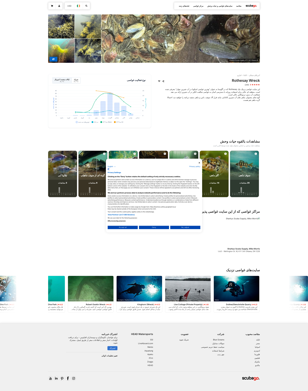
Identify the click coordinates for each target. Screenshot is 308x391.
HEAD (150, 365)
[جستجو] (86, 5)
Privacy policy (194, 166)
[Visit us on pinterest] (62, 378)
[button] (112, 166)
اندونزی (257, 351)
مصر (258, 343)
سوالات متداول (218, 343)
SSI (151, 339)
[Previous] (267, 174)
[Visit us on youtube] (50, 378)
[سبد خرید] (52, 6)
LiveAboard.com (145, 343)
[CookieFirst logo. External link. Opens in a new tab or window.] (108, 169)
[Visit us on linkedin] (56, 378)
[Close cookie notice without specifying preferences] (199, 163)
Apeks (150, 354)
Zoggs (150, 361)
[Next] (40, 174)
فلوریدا (257, 354)
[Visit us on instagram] (73, 378)
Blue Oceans (218, 339)
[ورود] (59, 6)
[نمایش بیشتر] (53, 59)
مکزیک (257, 361)
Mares (150, 347)
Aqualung (148, 351)
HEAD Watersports (142, 334)
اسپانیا (257, 347)
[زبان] (78, 6)
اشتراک (112, 348)
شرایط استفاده (218, 351)
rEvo (151, 358)
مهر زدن (220, 354)
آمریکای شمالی (254, 75)
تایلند (258, 339)
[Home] (251, 5)
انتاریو (239, 75)
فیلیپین (257, 358)
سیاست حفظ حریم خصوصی (212, 347)
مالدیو (257, 365)
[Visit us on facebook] (67, 378)
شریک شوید (184, 339)
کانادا (245, 75)
